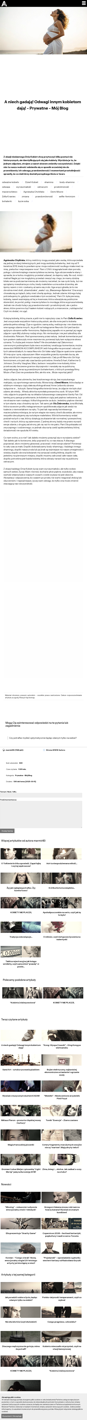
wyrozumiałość (23, 187)
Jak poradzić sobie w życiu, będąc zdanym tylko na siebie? (21, 1298)
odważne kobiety (10, 182)
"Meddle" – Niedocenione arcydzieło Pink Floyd (62, 1097)
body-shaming (67, 182)
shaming (49, 182)
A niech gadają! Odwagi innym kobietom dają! (21, 1046)
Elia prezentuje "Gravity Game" (21, 1233)
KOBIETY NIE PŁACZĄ (20, 912)
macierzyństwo (9, 192)
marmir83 (14, 750)
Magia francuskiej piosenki (21, 1145)
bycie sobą (23, 201)
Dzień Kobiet (31, 182)
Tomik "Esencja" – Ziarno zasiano (62, 1120)
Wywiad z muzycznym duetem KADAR (21, 1096)
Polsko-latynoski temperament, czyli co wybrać (62, 1298)
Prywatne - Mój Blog (23, 775)
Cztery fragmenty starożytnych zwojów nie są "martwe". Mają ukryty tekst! (62, 1146)
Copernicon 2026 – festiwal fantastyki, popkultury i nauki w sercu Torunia (62, 1234)
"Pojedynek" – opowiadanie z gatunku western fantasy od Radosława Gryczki (62, 1259)
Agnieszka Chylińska (33, 192)
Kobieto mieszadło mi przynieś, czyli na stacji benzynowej (62, 1347)
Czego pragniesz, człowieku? (61, 1322)
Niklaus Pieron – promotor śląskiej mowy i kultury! (21, 1121)
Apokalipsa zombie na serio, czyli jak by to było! (62, 913)
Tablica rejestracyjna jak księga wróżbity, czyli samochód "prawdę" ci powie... (21, 964)
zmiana (25, 196)
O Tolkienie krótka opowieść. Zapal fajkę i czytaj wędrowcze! (21, 864)
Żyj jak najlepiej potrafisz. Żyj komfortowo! (21, 889)
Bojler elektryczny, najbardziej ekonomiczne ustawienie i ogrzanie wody (62, 1072)
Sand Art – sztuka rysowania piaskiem (20, 1069)
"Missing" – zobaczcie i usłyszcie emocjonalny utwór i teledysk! (21, 1208)
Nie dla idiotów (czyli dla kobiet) (21, 1322)
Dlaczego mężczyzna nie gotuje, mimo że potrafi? (21, 1347)
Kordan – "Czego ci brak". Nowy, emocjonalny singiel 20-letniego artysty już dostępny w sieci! (21, 1260)
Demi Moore (57, 192)
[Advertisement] (44, 537)
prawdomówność (44, 196)
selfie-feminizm (67, 196)
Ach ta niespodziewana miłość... (61, 863)
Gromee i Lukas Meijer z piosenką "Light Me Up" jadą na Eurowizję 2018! (21, 1170)
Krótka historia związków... (62, 888)
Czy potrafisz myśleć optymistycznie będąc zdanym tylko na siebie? (43, 738)
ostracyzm (42, 187)
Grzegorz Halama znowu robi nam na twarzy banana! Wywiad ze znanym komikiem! (62, 1210)
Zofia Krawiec (9, 196)
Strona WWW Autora (55, 750)
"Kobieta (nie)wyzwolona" (23, 1002)
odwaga (6, 187)
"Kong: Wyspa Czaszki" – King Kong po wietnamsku (62, 1046)
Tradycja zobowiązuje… (21, 937)
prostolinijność (61, 187)
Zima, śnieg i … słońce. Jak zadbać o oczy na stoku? (61, 1170)
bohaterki (7, 201)
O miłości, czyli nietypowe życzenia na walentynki (61, 938)
